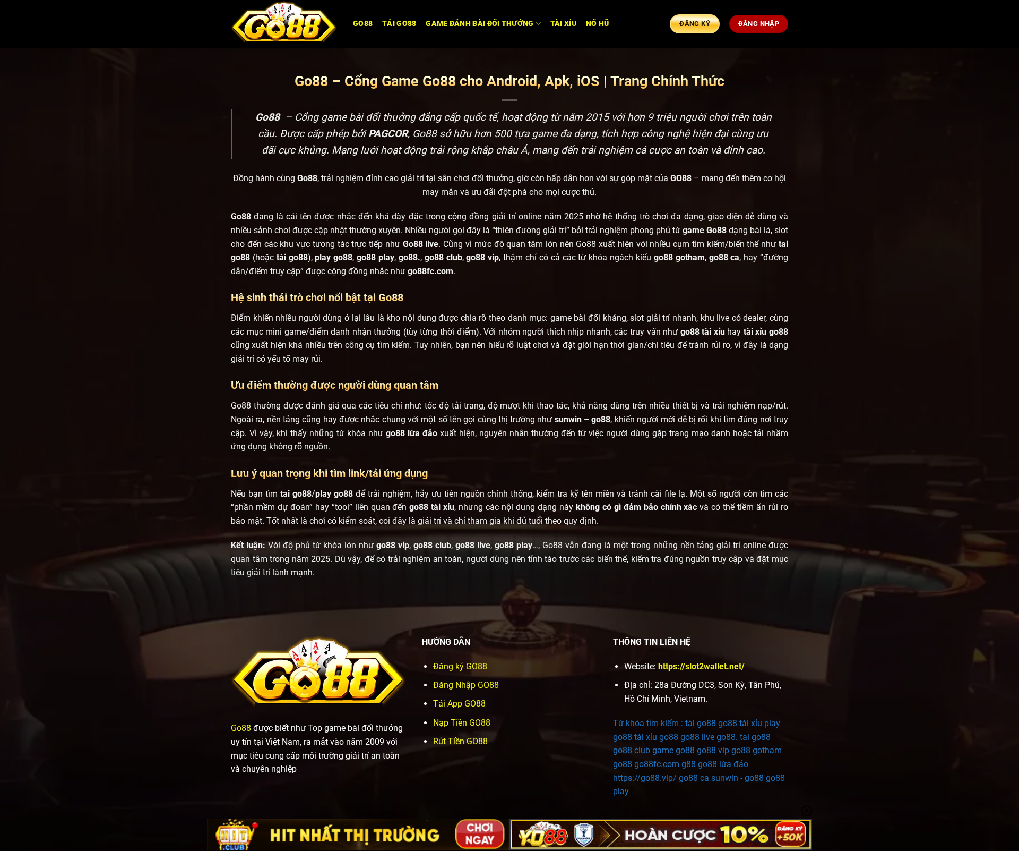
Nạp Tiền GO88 (461, 723)
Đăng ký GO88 (460, 666)
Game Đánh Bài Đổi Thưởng (479, 23)
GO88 (363, 23)
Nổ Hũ (597, 23)
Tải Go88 (399, 23)
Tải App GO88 (459, 704)
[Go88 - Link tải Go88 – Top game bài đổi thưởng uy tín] (284, 24)
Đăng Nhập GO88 (466, 685)
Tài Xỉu (563, 23)
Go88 (241, 728)
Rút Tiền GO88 (460, 741)
